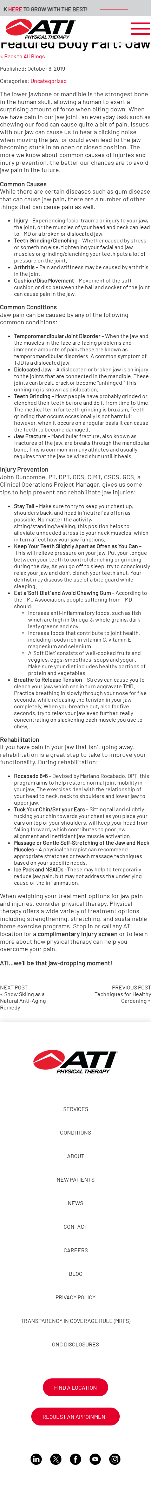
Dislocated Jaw (33, 369)
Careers (76, 1250)
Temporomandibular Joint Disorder (57, 335)
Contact (75, 1226)
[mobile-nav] (138, 29)
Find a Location (75, 1387)
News (75, 1203)
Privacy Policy (75, 1297)
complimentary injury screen (78, 933)
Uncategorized (49, 80)
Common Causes (23, 184)
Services (75, 1108)
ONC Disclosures (75, 1344)
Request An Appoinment (75, 1416)
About (75, 1155)
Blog (76, 1273)
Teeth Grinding (32, 395)
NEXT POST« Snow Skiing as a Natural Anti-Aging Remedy (23, 997)
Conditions (75, 1132)
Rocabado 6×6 (31, 775)
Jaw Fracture (30, 436)
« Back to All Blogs (22, 56)
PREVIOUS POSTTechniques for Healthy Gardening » (122, 994)
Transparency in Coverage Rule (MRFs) (75, 1320)
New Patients (75, 1179)
